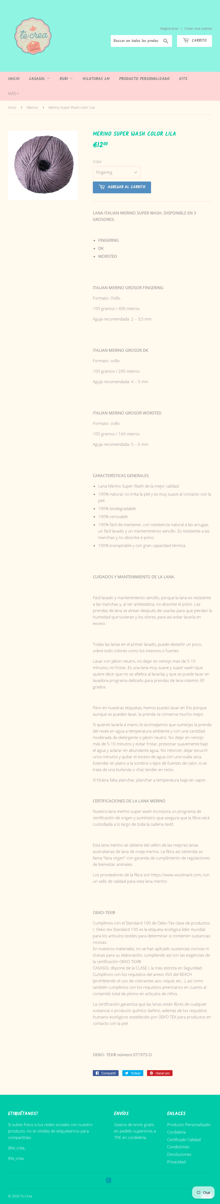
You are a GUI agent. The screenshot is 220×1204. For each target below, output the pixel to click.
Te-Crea (26, 1196)
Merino (32, 107)
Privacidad (176, 1161)
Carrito (198, 41)
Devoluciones (179, 1154)
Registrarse (169, 28)
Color (97, 161)
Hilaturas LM (96, 79)
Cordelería (176, 1132)
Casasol (38, 79)
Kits (183, 79)
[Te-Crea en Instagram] (108, 1181)
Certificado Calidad (184, 1139)
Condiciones (178, 1146)
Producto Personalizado (144, 79)
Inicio (13, 79)
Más (12, 93)
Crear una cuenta (198, 28)
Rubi (65, 79)
